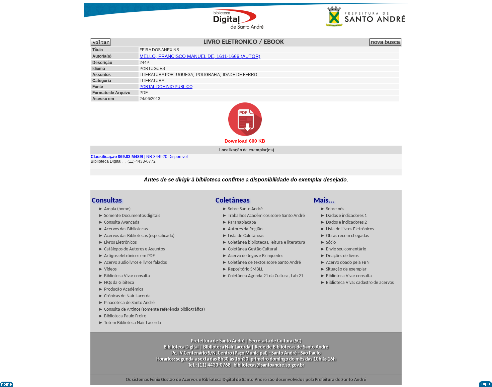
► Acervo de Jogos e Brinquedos (252, 255)
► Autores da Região (242, 229)
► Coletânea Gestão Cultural (249, 249)
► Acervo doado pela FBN (345, 262)
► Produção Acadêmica (121, 289)
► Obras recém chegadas (344, 235)
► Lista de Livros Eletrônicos (347, 229)
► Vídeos (107, 269)
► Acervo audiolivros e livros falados (132, 262)
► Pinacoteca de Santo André (126, 302)
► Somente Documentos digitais (129, 215)
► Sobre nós (332, 209)
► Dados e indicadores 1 (343, 215)
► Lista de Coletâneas (243, 235)
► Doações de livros (339, 255)
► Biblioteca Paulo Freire (122, 316)
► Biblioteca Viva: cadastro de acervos (357, 282)
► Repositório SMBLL (242, 269)
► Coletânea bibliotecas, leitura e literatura (263, 242)
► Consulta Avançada (119, 222)
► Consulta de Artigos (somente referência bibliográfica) (151, 309)
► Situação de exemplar (343, 269)
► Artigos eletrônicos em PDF (126, 255)
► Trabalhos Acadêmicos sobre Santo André (263, 215)
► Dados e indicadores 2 (343, 222)
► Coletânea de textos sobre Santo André (261, 262)
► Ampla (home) (114, 209)
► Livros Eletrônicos (117, 242)
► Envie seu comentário (343, 249)
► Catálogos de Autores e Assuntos (131, 249)
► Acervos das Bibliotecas (123, 229)
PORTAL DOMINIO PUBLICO (166, 86)
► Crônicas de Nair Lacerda (124, 296)
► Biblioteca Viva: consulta (124, 276)
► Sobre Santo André (242, 209)
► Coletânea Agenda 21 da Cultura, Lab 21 (262, 276)
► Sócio (328, 242)
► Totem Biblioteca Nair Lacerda (129, 322)
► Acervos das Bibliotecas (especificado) (136, 235)
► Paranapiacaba (239, 222)
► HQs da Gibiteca (116, 282)
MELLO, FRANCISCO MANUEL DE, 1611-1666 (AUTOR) (200, 56)
